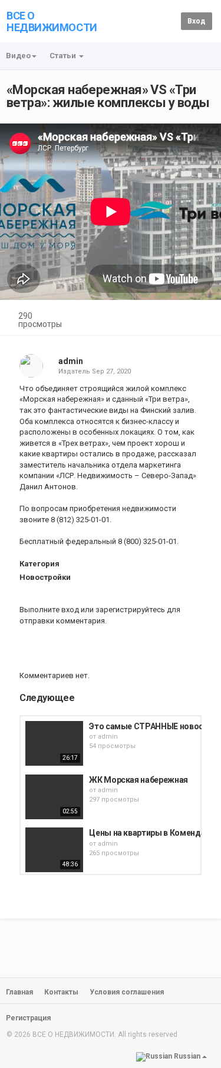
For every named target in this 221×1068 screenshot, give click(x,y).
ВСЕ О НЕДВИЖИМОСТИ (51, 21)
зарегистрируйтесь (130, 609)
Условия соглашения (127, 992)
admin (70, 361)
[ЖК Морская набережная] (54, 797)
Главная (19, 992)
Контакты (61, 992)
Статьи (64, 55)
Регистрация (28, 1018)
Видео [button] (18, 55)
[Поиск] (170, 21)
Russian (187, 1056)
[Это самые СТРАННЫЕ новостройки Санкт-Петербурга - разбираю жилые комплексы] (54, 743)
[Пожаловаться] (201, 317)
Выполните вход (49, 609)
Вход (196, 21)
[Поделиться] (172, 317)
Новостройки (45, 577)
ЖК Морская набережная (138, 780)
